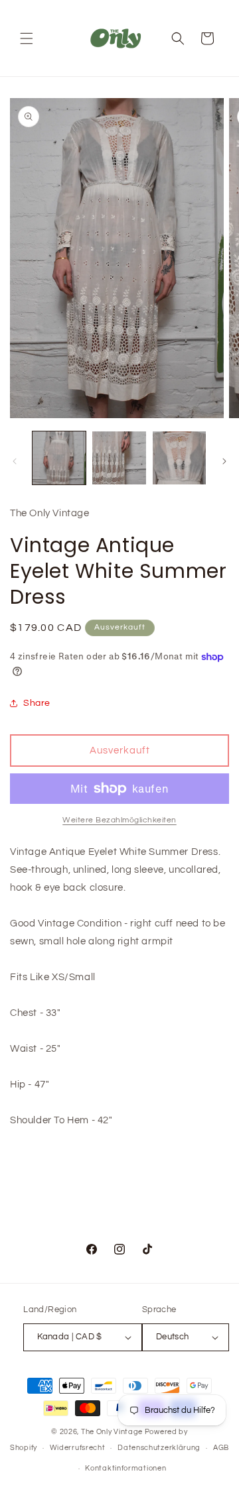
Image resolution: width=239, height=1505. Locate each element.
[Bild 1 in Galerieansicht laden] (59, 457)
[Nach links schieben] (14, 461)
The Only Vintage (112, 1431)
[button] (26, 38)
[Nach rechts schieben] (224, 461)
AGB (221, 1447)
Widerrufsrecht (78, 1447)
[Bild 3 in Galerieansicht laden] (179, 457)
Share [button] (36, 703)
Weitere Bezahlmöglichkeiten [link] (119, 820)
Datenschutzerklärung (159, 1447)
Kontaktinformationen (125, 1468)
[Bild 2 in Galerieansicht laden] (118, 457)
